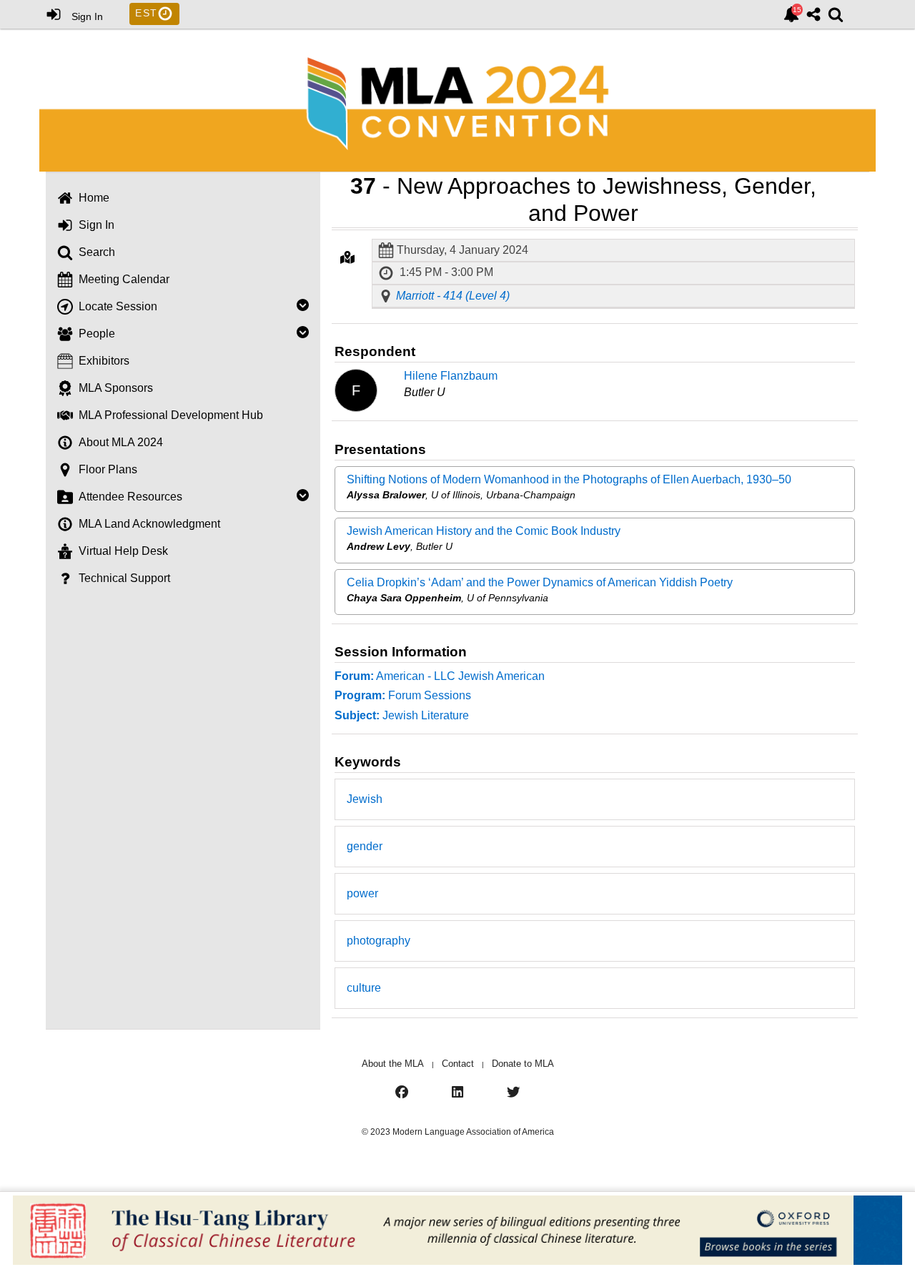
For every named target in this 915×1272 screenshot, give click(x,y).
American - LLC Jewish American (440, 676)
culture (364, 988)
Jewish (364, 799)
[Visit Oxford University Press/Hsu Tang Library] (457, 1231)
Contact (458, 1063)
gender (364, 846)
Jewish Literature (402, 715)
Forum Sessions (403, 695)
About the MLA (393, 1063)
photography (378, 941)
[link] (791, 14)
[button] (347, 257)
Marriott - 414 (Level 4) (453, 296)
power (362, 893)
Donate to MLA (523, 1063)
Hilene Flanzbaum (451, 376)
